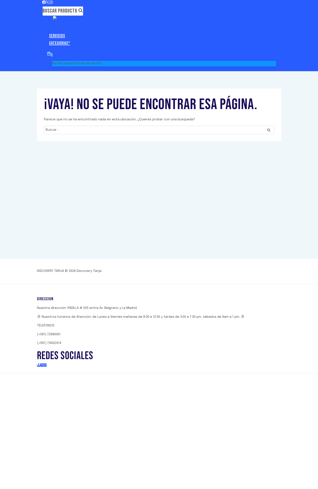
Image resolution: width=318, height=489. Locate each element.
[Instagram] (51, 3)
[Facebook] (44, 3)
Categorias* (59, 43)
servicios (57, 35)
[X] (47, 3)
